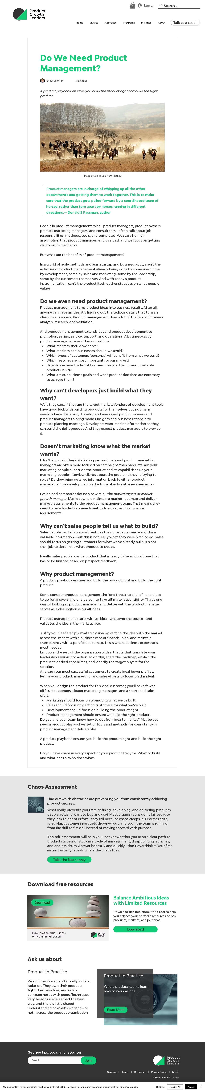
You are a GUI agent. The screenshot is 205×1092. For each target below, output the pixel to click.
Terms (125, 1072)
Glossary (111, 1072)
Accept (191, 1086)
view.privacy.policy (129, 1086)
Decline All (175, 1086)
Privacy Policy (158, 1072)
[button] (132, 5)
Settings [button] (160, 1086)
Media (176, 1072)
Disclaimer (139, 1072)
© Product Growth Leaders (166, 1077)
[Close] (201, 1086)
